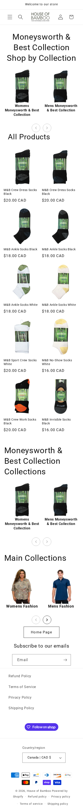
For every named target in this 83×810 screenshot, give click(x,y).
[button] (9, 17)
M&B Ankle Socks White (21, 304)
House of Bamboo (39, 790)
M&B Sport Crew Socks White (20, 362)
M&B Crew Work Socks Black (20, 421)
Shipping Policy (21, 708)
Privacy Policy (20, 697)
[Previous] (36, 128)
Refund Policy (20, 676)
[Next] (47, 128)
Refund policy (37, 796)
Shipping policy (57, 803)
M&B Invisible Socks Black (56, 421)
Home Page (41, 632)
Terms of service (31, 803)
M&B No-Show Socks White (57, 362)
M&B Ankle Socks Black (20, 249)
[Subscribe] (65, 660)
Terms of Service (22, 687)
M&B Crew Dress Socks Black (20, 191)
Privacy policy (60, 796)
